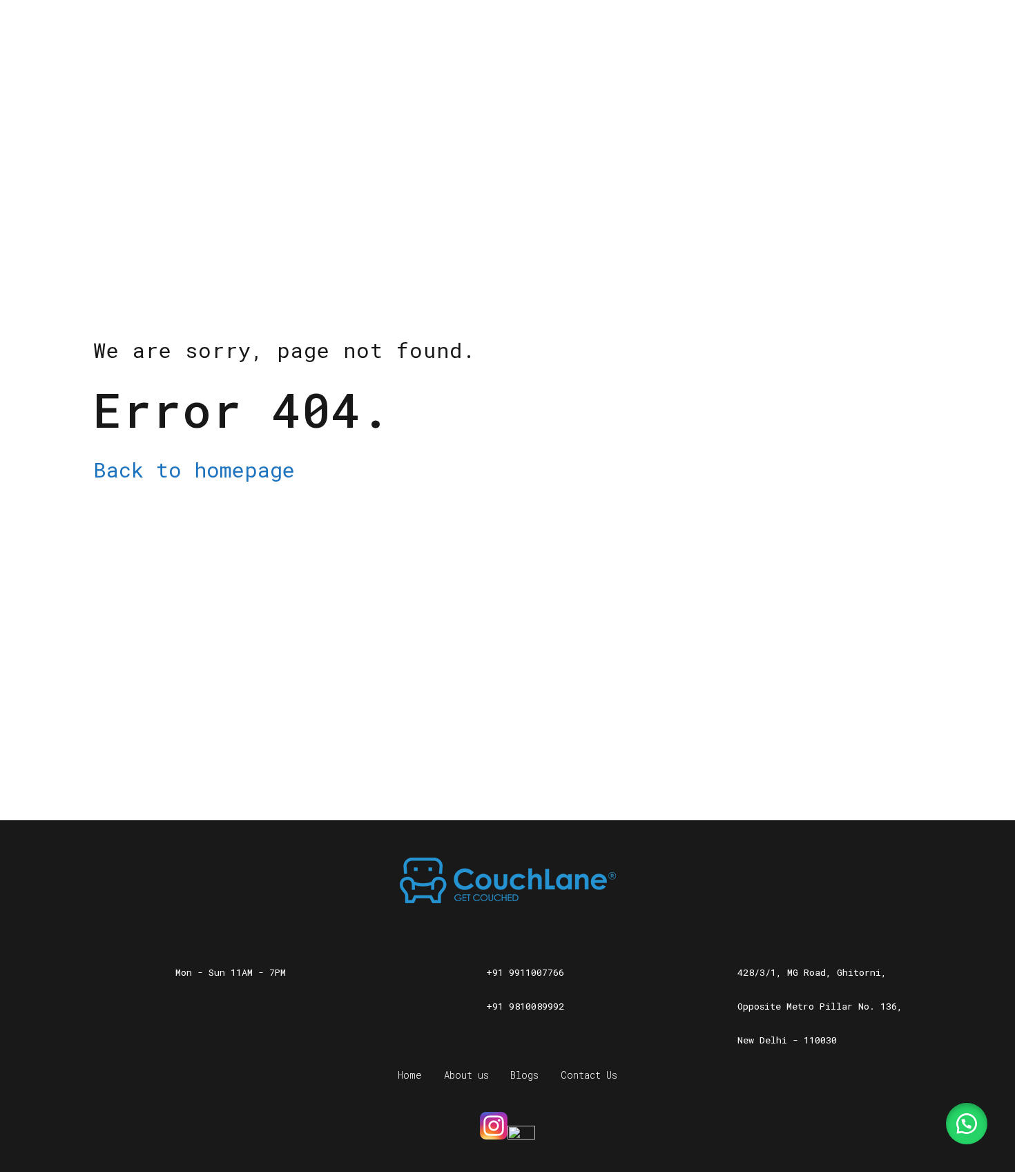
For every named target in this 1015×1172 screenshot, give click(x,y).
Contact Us (589, 1074)
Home (410, 1074)
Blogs (524, 1074)
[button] (966, 1123)
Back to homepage (194, 469)
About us (466, 1074)
